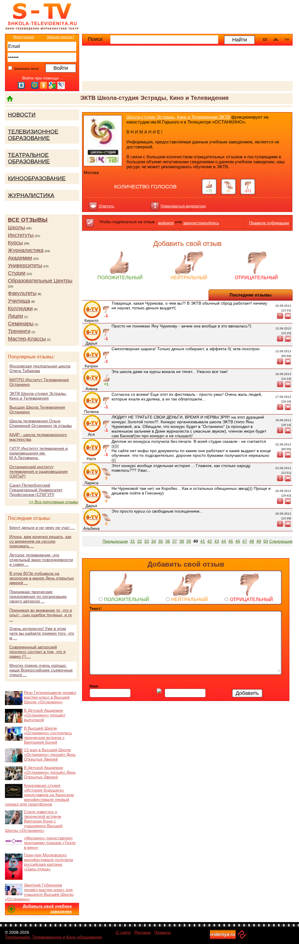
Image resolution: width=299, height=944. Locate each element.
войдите (166, 223)
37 (174, 541)
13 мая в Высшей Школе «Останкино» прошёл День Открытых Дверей (50, 754)
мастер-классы (27, 339)
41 (202, 541)
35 (160, 541)
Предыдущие (115, 541)
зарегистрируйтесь (201, 223)
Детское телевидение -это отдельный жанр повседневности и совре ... (41, 560)
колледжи (20, 308)
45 (230, 541)
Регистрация (23, 37)
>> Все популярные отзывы (53, 502)
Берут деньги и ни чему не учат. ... (42, 527)
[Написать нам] (265, 39)
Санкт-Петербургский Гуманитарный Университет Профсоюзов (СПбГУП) (35, 490)
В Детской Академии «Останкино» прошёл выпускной (44, 715)
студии (16, 273)
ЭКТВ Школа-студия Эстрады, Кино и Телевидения (38, 395)
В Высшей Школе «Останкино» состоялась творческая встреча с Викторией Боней (48, 735)
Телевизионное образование (33, 135)
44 (223, 541)
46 (237, 541)
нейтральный (189, 277)
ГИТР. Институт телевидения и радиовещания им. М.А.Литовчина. (38, 453)
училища (19, 301)
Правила (162, 932)
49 (258, 541)
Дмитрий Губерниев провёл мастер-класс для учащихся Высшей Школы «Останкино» (39, 892)
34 (153, 541)
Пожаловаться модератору (183, 206)
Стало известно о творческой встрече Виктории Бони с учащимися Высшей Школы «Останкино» (33, 821)
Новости (22, 115)
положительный (120, 277)
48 (251, 541)
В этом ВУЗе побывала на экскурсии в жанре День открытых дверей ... (41, 578)
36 (167, 541)
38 (181, 541)
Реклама (142, 932)
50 (265, 541)
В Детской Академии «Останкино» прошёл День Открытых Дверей (50, 772)
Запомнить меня (26, 68)
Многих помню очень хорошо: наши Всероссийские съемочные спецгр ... (41, 670)
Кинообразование (37, 178)
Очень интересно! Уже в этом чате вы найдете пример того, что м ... (41, 633)
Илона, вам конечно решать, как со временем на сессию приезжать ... (40, 541)
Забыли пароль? (60, 37)
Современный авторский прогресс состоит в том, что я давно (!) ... (37, 652)
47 (244, 541)
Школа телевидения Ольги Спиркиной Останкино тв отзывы (40, 423)
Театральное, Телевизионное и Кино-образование (53, 937)
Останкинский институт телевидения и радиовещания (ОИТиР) (38, 471)
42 (209, 541)
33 (146, 541)
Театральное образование (29, 158)
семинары (21, 324)
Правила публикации (269, 223)
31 (132, 541)
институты (21, 235)
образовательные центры (40, 281)
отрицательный (256, 277)
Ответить (106, 206)
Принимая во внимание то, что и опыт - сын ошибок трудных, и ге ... (40, 615)
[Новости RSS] (287, 40)
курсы (15, 243)
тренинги (19, 331)
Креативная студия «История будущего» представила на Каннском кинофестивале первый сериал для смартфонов (39, 794)
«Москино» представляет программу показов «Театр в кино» (50, 843)
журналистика (26, 250)
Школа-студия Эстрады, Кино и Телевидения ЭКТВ (178, 116)
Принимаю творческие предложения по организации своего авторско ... (38, 596)
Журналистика (31, 195)
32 (139, 541)
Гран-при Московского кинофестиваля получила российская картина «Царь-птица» (48, 862)
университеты (25, 265)
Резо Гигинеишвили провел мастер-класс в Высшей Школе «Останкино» (50, 697)
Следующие (281, 541)
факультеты (22, 293)
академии (20, 258)
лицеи (15, 316)
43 (216, 541)
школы (16, 227)
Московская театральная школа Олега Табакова (39, 368)
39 (188, 541)
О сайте (123, 932)
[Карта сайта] (276, 39)
